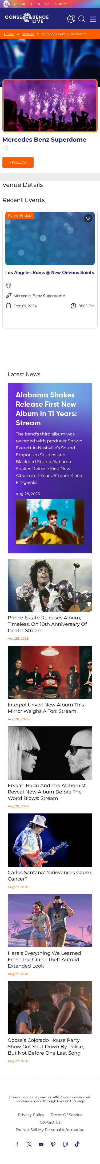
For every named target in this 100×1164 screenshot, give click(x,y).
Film (35, 4)
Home (9, 34)
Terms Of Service (66, 1114)
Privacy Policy (31, 1114)
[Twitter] (35, 1143)
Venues (28, 34)
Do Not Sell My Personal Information (50, 1129)
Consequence (6, 4)
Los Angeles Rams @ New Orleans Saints (49, 272)
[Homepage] (29, 19)
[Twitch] (71, 1143)
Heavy (59, 4)
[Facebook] (23, 1143)
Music (20, 4)
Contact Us (50, 1122)
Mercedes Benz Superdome (39, 295)
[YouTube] (47, 1143)
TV (46, 4)
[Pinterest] (59, 1143)
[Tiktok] (83, 1143)
